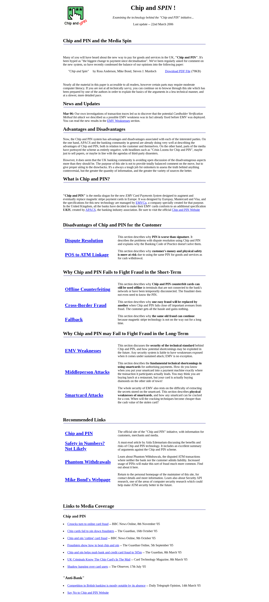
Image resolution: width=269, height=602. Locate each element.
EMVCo (141, 202)
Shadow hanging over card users (87, 566)
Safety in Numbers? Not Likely (85, 446)
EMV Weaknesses (118, 120)
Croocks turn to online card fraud (88, 524)
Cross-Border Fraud (85, 305)
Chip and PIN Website (186, 209)
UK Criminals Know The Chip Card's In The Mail (98, 559)
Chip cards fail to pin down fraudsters (90, 531)
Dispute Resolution (84, 240)
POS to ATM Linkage (87, 254)
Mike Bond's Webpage (87, 479)
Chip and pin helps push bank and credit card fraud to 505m (104, 552)
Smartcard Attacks (84, 395)
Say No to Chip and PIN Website (88, 592)
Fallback (74, 319)
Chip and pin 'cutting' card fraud (87, 538)
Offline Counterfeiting (87, 289)
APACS (90, 209)
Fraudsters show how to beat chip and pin (93, 545)
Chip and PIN (79, 433)
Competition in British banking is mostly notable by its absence (106, 585)
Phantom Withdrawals (88, 461)
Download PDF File (177, 71)
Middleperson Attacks (87, 372)
